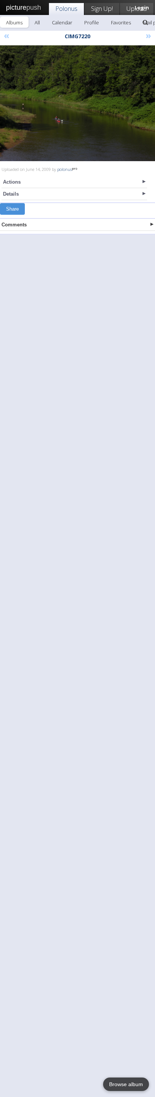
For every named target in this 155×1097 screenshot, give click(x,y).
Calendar (62, 22)
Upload (136, 8)
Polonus (66, 8)
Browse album (126, 1084)
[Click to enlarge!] (77, 103)
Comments (14, 224)
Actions (12, 182)
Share (12, 209)
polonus (64, 169)
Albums (14, 22)
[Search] (145, 22)
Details (11, 194)
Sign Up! (102, 8)
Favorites (121, 22)
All (37, 22)
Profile (91, 22)
